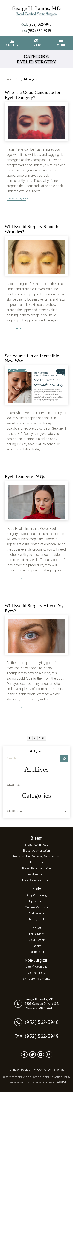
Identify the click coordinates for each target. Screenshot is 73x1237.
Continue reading (17, 199)
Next (41, 738)
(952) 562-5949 (36, 30)
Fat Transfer (36, 952)
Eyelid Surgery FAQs (25, 476)
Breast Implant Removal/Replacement (36, 856)
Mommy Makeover (36, 907)
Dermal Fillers (36, 972)
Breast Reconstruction (36, 868)
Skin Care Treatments (36, 978)
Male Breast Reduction (36, 880)
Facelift (36, 946)
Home (9, 79)
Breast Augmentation (36, 850)
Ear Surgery (36, 934)
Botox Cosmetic (37, 966)
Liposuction (36, 901)
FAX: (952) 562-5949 (36, 1036)
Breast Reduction (37, 874)
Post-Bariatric (36, 913)
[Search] (64, 758)
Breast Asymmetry (36, 844)
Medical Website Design (39, 1082)
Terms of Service (19, 1069)
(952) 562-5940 (36, 24)
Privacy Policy (42, 1069)
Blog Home (37, 751)
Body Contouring (36, 895)
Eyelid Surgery (36, 940)
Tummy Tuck (37, 919)
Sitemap (59, 1069)
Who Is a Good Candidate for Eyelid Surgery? (32, 95)
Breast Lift (36, 862)
